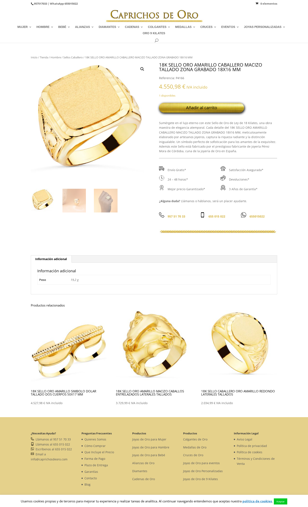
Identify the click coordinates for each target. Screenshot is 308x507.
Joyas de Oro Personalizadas (203, 471)
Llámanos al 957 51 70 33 (52, 439)
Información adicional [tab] (51, 259)
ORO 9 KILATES (154, 33)
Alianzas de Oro (143, 463)
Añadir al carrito (201, 107)
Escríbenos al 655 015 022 (53, 449)
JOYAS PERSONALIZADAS (262, 27)
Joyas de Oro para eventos (201, 463)
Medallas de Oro (194, 447)
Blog (87, 484)
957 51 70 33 (176, 216)
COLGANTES (157, 27)
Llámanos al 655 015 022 (52, 444)
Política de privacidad (252, 446)
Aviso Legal (244, 439)
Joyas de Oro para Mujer (149, 439)
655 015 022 (216, 216)
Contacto (90, 478)
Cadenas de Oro (143, 479)
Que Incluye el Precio (99, 452)
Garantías (91, 472)
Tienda (44, 57)
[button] (142, 69)
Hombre (55, 57)
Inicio (34, 57)
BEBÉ (62, 27)
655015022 (71, 3)
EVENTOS (228, 27)
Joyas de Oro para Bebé (148, 455)
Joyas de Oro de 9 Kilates (200, 479)
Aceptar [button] (280, 501)
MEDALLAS (183, 27)
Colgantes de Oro (195, 439)
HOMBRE (42, 27)
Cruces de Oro (193, 455)
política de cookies (257, 501)
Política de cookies (249, 452)
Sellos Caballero (73, 57)
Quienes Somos (95, 439)
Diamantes (139, 471)
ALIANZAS (82, 27)
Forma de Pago (94, 459)
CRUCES (206, 27)
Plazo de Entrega (96, 465)
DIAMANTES (107, 27)
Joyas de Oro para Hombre (150, 447)
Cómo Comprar (95, 446)
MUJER (22, 27)
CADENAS (132, 27)
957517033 (40, 3)
